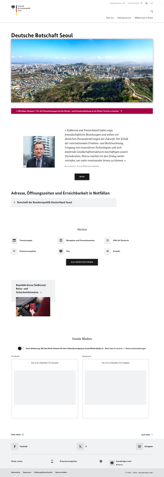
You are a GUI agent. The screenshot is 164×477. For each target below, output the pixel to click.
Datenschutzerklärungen (136, 348)
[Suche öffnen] (151, 10)
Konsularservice (124, 18)
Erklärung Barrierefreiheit (43, 472)
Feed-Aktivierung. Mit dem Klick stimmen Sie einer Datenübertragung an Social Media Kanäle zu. (65, 348)
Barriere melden (61, 472)
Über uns (110, 18)
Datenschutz (15, 472)
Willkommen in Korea (144, 18)
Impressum (27, 472)
